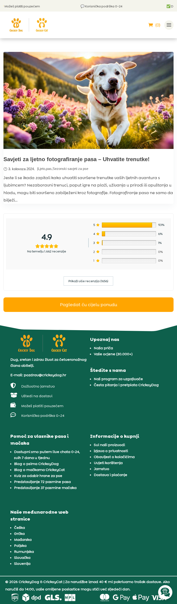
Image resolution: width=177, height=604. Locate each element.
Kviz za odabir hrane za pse (38, 475)
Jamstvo (101, 468)
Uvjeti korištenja (108, 462)
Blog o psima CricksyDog (36, 463)
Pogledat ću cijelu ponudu (88, 305)
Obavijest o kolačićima (114, 456)
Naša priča (103, 348)
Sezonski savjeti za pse (70, 169)
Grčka (19, 533)
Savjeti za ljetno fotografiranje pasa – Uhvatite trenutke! (76, 159)
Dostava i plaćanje (110, 474)
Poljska (20, 545)
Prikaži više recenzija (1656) (88, 281)
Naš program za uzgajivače (118, 378)
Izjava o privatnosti (111, 450)
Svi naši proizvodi (109, 444)
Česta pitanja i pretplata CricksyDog (126, 384)
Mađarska (23, 539)
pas (49, 169)
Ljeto (41, 169)
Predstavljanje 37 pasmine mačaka (45, 487)
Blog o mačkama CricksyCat (39, 469)
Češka (19, 527)
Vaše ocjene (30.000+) (113, 354)
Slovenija (22, 563)
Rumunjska (24, 551)
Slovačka (22, 557)
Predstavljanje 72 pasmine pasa (42, 481)
